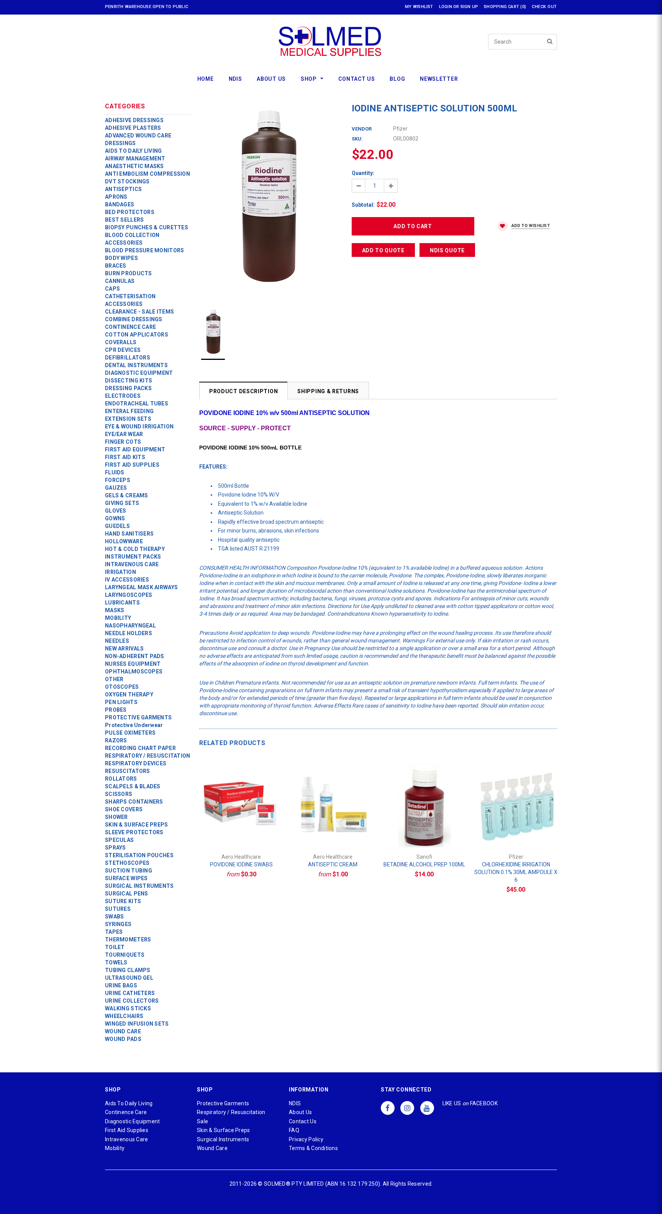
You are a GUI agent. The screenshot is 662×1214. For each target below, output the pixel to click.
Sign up (469, 6)
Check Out (544, 6)
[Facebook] (388, 1107)
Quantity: (363, 173)
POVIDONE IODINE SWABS (241, 864)
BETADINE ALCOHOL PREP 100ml (424, 864)
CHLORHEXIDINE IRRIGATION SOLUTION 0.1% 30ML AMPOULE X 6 (515, 872)
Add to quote (383, 250)
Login (445, 6)
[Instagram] (407, 1107)
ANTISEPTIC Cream (332, 864)
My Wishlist (419, 6)
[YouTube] (427, 1107)
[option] (267, 198)
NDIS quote (447, 250)
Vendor (362, 129)
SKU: (357, 139)
